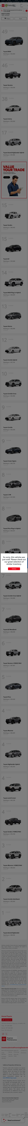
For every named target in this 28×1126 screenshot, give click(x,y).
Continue (14, 568)
